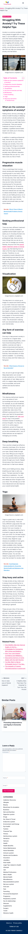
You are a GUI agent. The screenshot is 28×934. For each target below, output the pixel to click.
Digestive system (8, 814)
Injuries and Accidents (10, 855)
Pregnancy (6, 896)
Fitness (5, 833)
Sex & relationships (9, 901)
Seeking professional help (12, 86)
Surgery (5, 908)
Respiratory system (9, 898)
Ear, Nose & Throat (9, 819)
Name (5, 778)
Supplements (7, 906)
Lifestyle (6, 867)
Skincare (6, 903)
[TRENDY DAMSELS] (7, 3)
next (24, 719)
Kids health (7, 862)
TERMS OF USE (14, 926)
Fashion (5, 829)
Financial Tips (7, 831)
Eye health (6, 826)
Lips (4, 870)
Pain (4, 889)
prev (4, 719)
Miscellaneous (7, 879)
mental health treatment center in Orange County (13, 247)
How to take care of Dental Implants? (6, 681)
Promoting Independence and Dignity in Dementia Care (13, 725)
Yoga (6, 96)
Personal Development (10, 894)
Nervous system (8, 884)
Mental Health (7, 16)
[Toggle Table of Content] (22, 78)
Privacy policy (17, 923)
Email (5, 785)
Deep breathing (8, 94)
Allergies (6, 802)
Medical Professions (9, 872)
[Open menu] (23, 3)
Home (2, 8)
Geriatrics (6, 838)
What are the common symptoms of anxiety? (13, 81)
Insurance (6, 857)
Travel (5, 910)
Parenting (6, 891)
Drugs (5, 817)
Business (6, 809)
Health (5, 843)
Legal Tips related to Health (12, 865)
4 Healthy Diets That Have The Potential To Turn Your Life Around (21, 683)
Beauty (5, 805)
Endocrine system (9, 821)
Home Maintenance (9, 848)
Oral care (6, 886)
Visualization (8, 88)
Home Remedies (8, 850)
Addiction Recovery (9, 800)
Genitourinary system (10, 836)
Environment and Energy (11, 824)
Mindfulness (8, 92)
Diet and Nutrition (9, 812)
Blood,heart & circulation (11, 807)
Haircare (6, 841)
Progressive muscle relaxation (13, 84)
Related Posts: (10, 100)
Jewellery (6, 860)
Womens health (8, 913)
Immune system (8, 853)
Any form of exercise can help (13, 90)
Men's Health (7, 874)
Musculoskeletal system (11, 882)
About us (9, 923)
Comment (6, 752)
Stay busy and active (11, 98)
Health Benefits (8, 845)
